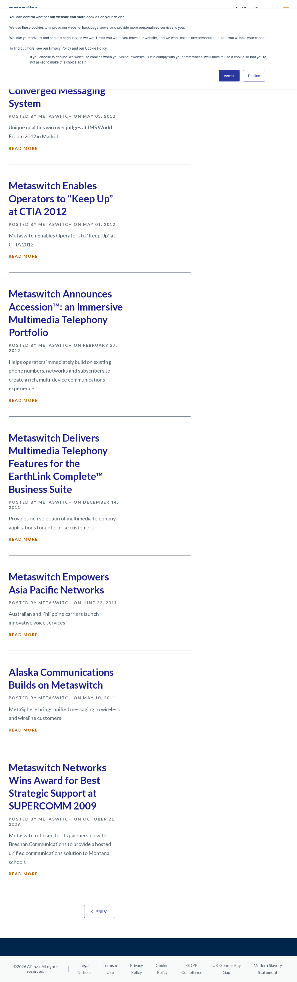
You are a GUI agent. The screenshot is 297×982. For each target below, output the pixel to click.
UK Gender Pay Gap (227, 969)
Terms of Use (110, 969)
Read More (23, 148)
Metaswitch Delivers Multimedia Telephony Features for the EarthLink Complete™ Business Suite (58, 463)
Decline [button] (254, 75)
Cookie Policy (162, 969)
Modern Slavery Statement (268, 969)
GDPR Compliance (191, 969)
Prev (101, 911)
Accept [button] (229, 75)
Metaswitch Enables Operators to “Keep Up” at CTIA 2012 (61, 198)
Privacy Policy (136, 969)
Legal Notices (84, 969)
